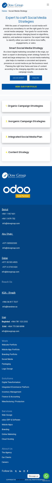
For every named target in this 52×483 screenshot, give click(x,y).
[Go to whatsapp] (46, 476)
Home (4, 11)
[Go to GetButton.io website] (46, 480)
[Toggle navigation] (48, 4)
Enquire (35, 78)
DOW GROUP (20, 480)
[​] (16, 471)
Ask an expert (18, 78)
